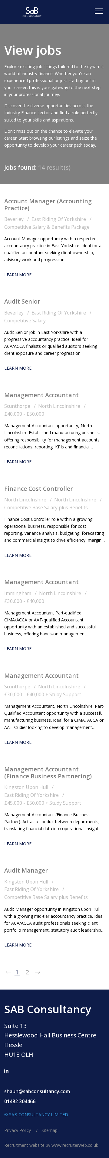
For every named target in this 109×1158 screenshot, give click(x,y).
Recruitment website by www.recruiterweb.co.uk (51, 1145)
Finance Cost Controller (38, 488)
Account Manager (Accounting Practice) (48, 204)
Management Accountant (41, 395)
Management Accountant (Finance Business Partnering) (48, 772)
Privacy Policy (18, 1130)
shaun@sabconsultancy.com (37, 1091)
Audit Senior (22, 301)
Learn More (17, 275)
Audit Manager (26, 870)
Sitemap (49, 1130)
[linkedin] (6, 1071)
